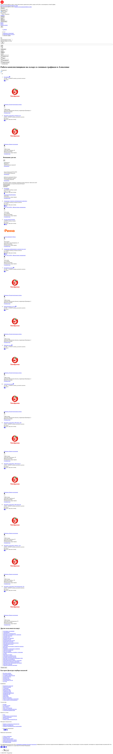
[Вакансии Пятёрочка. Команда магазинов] (58, 132)
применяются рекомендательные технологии (26, 744)
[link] (3, 20)
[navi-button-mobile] (2, 27)
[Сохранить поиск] (2, 46)
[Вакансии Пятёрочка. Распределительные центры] (58, 93)
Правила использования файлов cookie (23, 6)
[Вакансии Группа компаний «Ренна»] (58, 230)
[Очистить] (2, 43)
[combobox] (7, 39)
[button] (2, 22)
